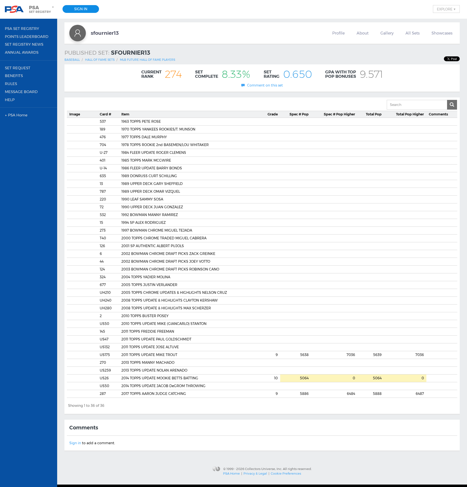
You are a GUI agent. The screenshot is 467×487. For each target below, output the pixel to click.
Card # (105, 114)
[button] (41, 9)
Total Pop (374, 114)
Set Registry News (24, 44)
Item (125, 114)
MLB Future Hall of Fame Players (147, 59)
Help (10, 99)
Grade (273, 114)
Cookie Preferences (286, 473)
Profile (338, 33)
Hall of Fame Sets (100, 59)
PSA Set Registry (22, 28)
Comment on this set (265, 85)
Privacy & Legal (255, 473)
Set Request (17, 68)
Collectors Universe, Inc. (263, 468)
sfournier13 (105, 33)
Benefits (14, 75)
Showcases (441, 33)
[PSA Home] (16, 9)
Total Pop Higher (410, 114)
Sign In (80, 9)
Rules (11, 83)
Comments (438, 114)
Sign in (75, 443)
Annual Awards (21, 52)
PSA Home (231, 473)
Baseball (72, 59)
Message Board (21, 91)
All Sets (412, 33)
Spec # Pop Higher (339, 114)
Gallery (387, 33)
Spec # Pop (299, 114)
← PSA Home (16, 115)
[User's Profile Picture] (77, 33)
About (362, 33)
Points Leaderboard (26, 36)
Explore (446, 9)
